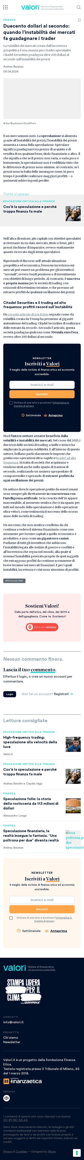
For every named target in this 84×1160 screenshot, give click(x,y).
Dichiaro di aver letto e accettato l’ (41, 404)
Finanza (9, 20)
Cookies (21, 1151)
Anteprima (56, 415)
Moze (52, 1151)
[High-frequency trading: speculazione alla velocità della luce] (73, 744)
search (79, 7)
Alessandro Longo (15, 815)
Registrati (61, 694)
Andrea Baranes (13, 66)
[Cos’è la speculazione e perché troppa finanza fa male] (73, 776)
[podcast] (6, 1098)
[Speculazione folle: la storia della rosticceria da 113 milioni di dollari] (73, 805)
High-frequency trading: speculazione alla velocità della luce (30, 742)
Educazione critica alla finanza (29, 201)
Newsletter (11, 1042)
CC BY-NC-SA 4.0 (15, 1120)
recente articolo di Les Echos (28, 314)
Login (9, 694)
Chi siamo (10, 1037)
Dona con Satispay (42, 627)
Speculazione (14, 581)
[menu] (5, 7)
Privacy (8, 1151)
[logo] (42, 7)
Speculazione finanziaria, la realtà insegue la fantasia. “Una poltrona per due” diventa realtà (31, 835)
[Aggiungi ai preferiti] (79, 20)
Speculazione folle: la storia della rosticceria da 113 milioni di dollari (30, 803)
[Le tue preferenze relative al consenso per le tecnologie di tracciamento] (77, 1153)
